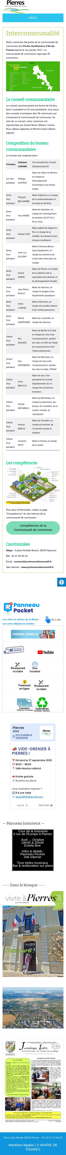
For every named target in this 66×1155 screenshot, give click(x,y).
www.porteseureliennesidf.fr (37, 567)
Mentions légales (21, 1145)
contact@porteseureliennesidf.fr (33, 561)
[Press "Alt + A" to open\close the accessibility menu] (61, 582)
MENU (33, 17)
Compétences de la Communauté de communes (33, 528)
